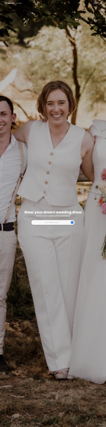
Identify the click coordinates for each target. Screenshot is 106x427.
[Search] (72, 222)
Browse (20, 3)
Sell (96, 3)
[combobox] (53, 222)
